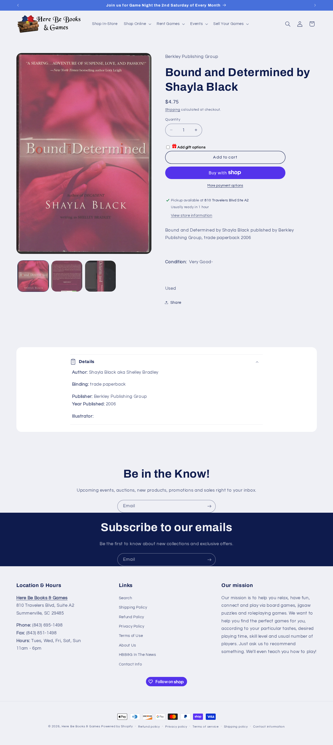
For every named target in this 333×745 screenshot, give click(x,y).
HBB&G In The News (137, 654)
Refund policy (149, 726)
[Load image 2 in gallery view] (66, 276)
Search (125, 598)
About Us (127, 645)
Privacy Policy (131, 626)
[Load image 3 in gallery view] (100, 276)
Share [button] (175, 302)
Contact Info (130, 664)
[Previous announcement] (18, 5)
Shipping (172, 109)
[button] (137, 24)
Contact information (269, 726)
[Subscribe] (209, 506)
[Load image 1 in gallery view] (33, 276)
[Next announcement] (315, 5)
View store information (191, 215)
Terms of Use (131, 636)
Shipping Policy (133, 607)
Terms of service (206, 726)
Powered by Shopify (117, 726)
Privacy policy (176, 726)
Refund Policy (131, 617)
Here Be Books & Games (81, 726)
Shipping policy (236, 726)
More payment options (225, 185)
